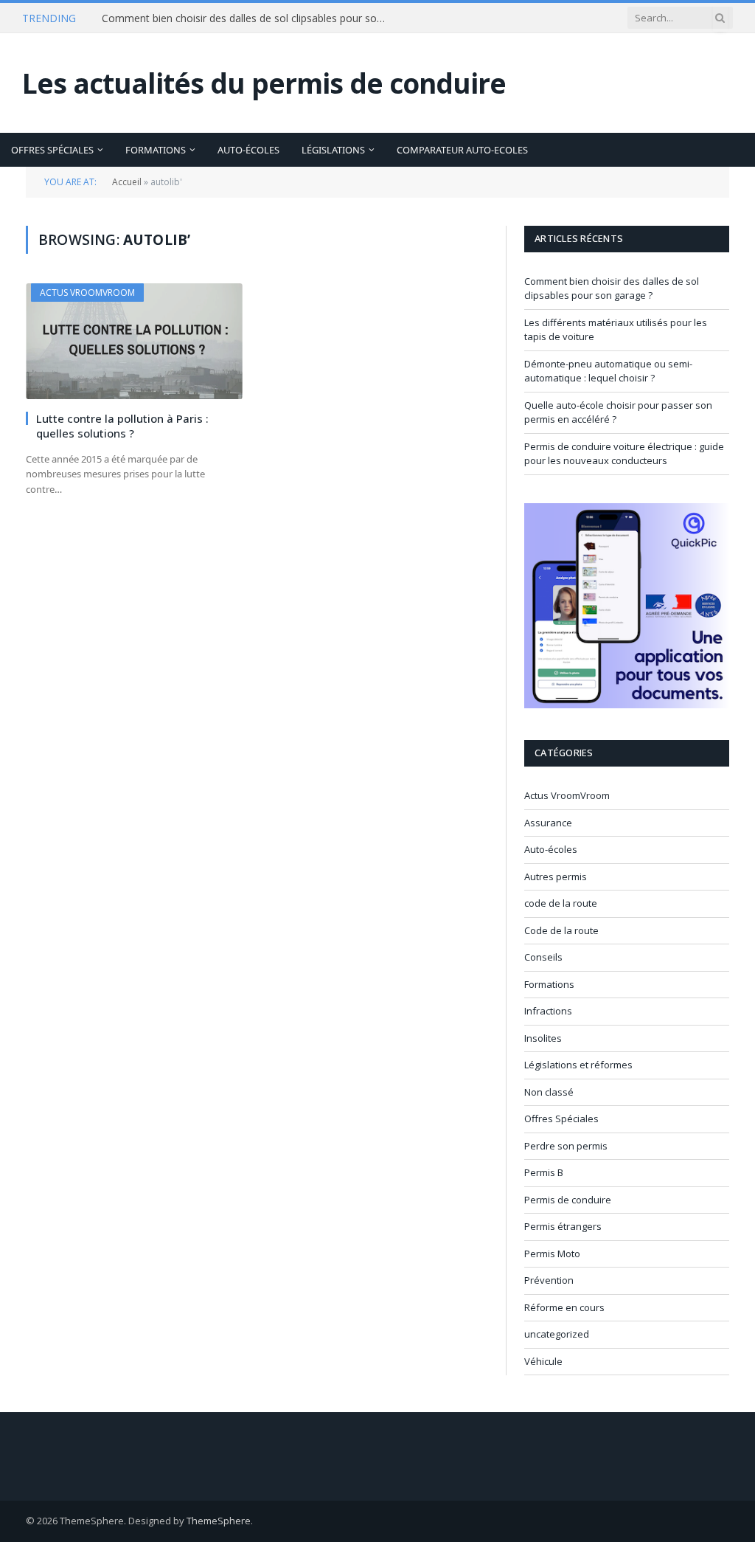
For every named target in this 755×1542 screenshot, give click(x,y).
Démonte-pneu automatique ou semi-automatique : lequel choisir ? (608, 371)
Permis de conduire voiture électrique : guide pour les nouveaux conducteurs (624, 454)
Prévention (549, 1280)
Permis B (543, 1172)
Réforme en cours (564, 1307)
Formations (155, 149)
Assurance (548, 822)
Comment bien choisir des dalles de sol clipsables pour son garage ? (249, 18)
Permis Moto (552, 1253)
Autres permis (555, 876)
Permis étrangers (563, 1226)
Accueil (127, 182)
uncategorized (556, 1334)
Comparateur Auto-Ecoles (462, 149)
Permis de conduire (567, 1199)
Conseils (543, 957)
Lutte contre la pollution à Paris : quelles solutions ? (122, 425)
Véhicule (543, 1361)
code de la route (560, 903)
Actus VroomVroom (87, 292)
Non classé (549, 1092)
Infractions (548, 1010)
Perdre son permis (566, 1145)
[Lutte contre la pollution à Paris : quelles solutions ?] (134, 340)
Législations (333, 149)
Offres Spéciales (52, 149)
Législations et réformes (578, 1064)
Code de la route (561, 930)
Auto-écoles (248, 149)
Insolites (543, 1038)
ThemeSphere (219, 1520)
